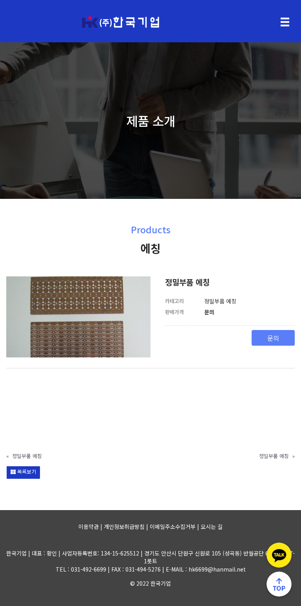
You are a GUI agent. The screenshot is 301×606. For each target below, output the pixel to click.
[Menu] (285, 22)
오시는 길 (212, 526)
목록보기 (26, 471)
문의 (273, 338)
